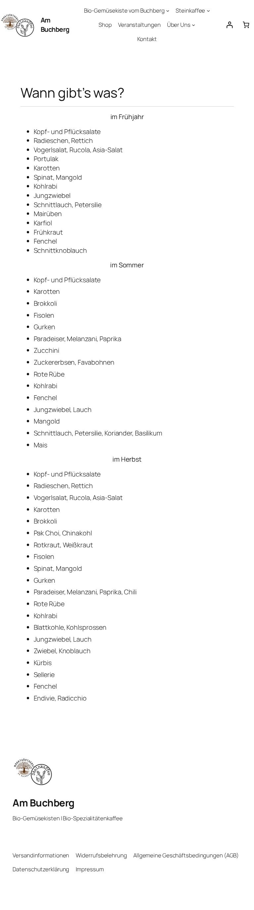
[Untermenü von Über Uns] (193, 24)
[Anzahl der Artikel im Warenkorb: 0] (246, 25)
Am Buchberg (55, 25)
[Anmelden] (229, 25)
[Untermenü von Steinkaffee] (208, 10)
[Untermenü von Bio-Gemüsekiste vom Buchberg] (167, 10)
